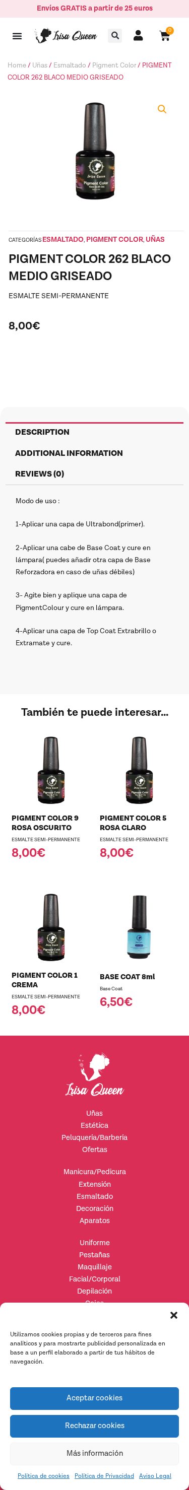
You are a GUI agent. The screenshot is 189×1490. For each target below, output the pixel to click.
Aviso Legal (155, 1476)
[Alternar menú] (17, 36)
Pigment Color (114, 65)
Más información (95, 1453)
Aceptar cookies (94, 1398)
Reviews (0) (39, 474)
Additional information (69, 453)
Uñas (39, 65)
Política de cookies (44, 1476)
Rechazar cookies (94, 1426)
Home (17, 65)
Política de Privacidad (104, 1476)
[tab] (94, 432)
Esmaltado (69, 65)
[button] (174, 1315)
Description (42, 432)
